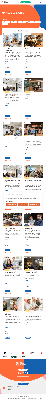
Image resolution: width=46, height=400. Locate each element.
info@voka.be (10, 389)
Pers (18, 396)
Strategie (13, 21)
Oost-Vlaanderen (6, 21)
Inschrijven (8, 74)
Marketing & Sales (21, 21)
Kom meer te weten (10, 201)
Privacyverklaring (17, 398)
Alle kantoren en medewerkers (23, 375)
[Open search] (40, 2)
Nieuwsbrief (21, 396)
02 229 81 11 (10, 388)
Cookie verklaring (23, 398)
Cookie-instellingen (34, 204)
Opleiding (4, 24)
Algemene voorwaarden (11, 398)
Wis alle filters (5, 19)
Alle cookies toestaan (11, 204)
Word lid (29, 396)
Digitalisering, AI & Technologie (33, 21)
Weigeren (23, 204)
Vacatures (25, 396)
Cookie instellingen (30, 398)
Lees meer (7, 72)
